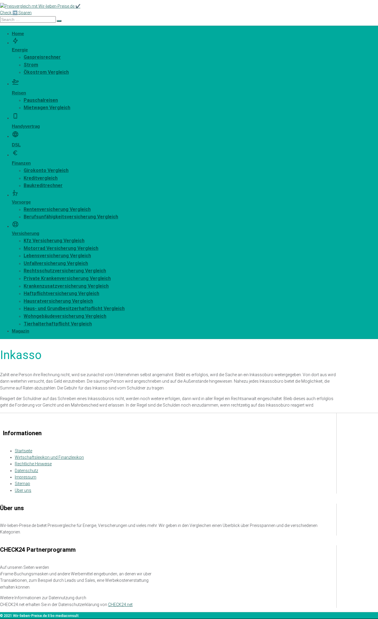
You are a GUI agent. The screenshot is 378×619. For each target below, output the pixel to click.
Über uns (23, 490)
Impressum (25, 477)
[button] (174, 45)
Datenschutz (26, 470)
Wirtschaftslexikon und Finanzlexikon (49, 457)
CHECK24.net (120, 604)
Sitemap (22, 483)
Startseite (23, 450)
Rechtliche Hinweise (33, 463)
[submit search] (59, 21)
